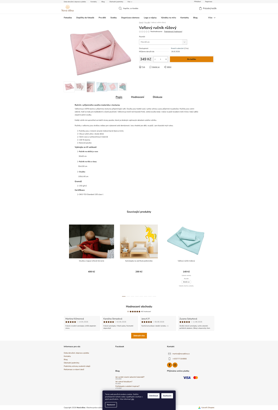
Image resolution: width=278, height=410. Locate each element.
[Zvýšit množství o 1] (166, 59)
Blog (103, 2)
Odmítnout (153, 396)
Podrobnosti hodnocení (173, 31)
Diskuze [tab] (157, 97)
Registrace (208, 2)
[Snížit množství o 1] (155, 59)
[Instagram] (175, 365)
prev (65, 260)
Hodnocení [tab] (137, 97)
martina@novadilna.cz (181, 354)
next (212, 260)
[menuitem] (68, 17)
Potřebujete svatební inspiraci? (127, 386)
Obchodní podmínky (116, 2)
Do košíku (191, 59)
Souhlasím (167, 396)
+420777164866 (179, 359)
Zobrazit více (139, 335)
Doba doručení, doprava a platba (75, 2)
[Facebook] (169, 365)
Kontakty (94, 2)
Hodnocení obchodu (139, 306)
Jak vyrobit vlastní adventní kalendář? (129, 377)
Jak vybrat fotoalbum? (123, 382)
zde (132, 399)
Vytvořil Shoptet (207, 407)
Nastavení (111, 405)
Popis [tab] (119, 97)
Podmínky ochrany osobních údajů (77, 366)
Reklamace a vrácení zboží (74, 369)
